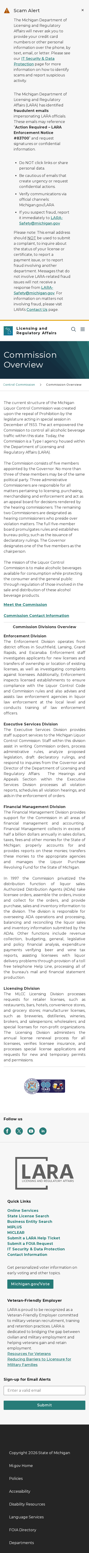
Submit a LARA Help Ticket (33, 1238)
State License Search (28, 1216)
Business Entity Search (29, 1221)
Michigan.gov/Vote (30, 1284)
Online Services (22, 1210)
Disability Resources (27, 1504)
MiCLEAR (15, 1232)
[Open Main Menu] (82, 329)
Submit (44, 1405)
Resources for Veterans (29, 1354)
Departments (21, 1543)
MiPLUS (14, 1227)
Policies (16, 1478)
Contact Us (36, 309)
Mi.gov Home (21, 1466)
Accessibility (19, 1491)
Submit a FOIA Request (30, 1243)
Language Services (26, 1517)
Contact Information (27, 1254)
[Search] (73, 329)
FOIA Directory (22, 1530)
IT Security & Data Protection (36, 1249)
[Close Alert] (82, 10)
